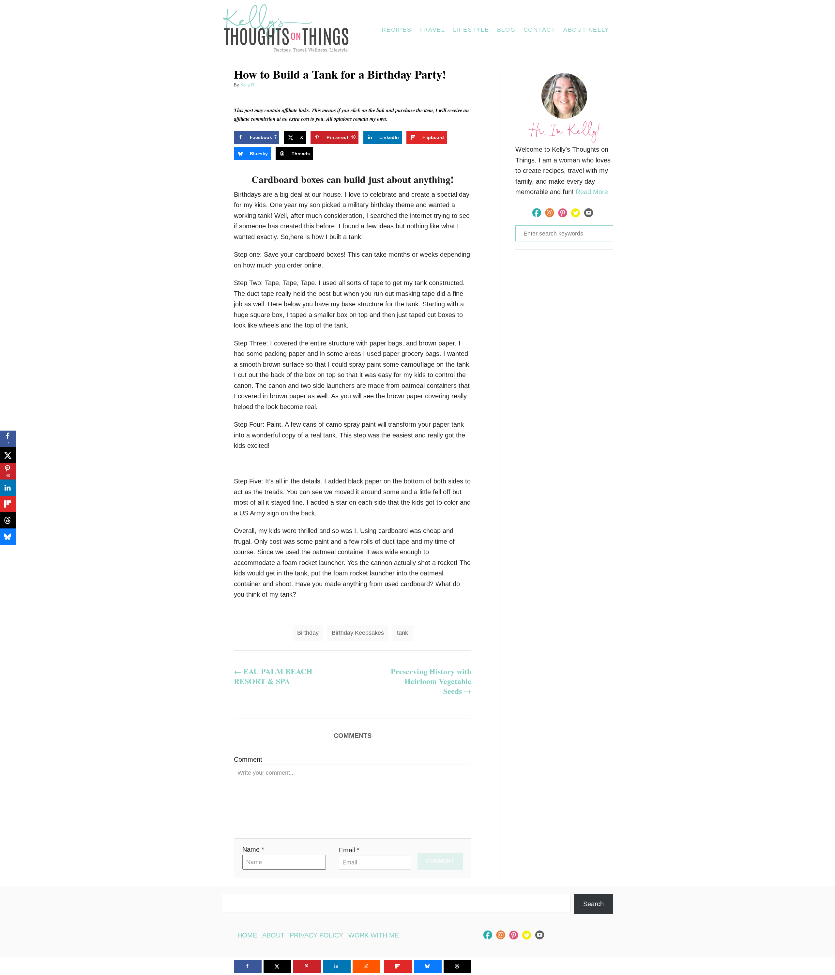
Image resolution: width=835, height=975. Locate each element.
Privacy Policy (316, 935)
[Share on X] (8, 455)
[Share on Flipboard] (8, 504)
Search (593, 903)
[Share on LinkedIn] (8, 488)
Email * (349, 850)
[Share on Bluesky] (8, 536)
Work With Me (373, 935)
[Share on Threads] (8, 520)
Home (247, 935)
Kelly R (247, 85)
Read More (592, 191)
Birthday (308, 633)
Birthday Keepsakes (358, 633)
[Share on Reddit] (366, 966)
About (273, 935)
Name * (253, 849)
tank (402, 633)
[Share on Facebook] (248, 966)
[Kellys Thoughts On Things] (289, 30)
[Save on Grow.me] (458, 137)
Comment (248, 759)
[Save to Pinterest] (307, 966)
